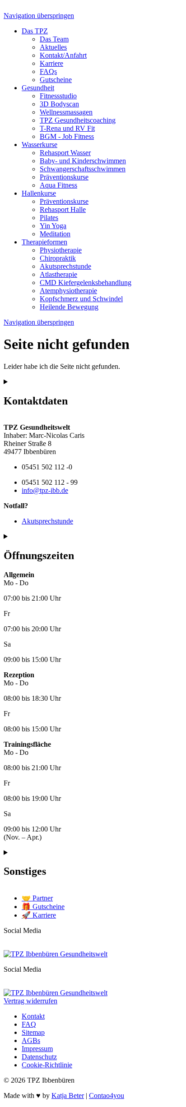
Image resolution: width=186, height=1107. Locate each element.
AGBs (31, 1040)
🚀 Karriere (39, 915)
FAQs (48, 71)
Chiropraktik (58, 258)
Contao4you (106, 1095)
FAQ (29, 1024)
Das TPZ (35, 31)
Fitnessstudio (58, 96)
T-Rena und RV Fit (67, 128)
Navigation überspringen (39, 15)
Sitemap (33, 1032)
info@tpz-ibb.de (45, 490)
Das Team (54, 39)
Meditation (55, 234)
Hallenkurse (39, 193)
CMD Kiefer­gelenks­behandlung (85, 282)
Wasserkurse (39, 144)
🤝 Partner (37, 898)
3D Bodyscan (59, 104)
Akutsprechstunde (65, 266)
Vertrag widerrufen (30, 1001)
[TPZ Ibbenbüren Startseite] (55, 954)
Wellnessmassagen (66, 112)
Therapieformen (44, 242)
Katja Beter (67, 1095)
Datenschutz (39, 1057)
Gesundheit (38, 88)
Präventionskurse (64, 177)
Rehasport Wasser (65, 152)
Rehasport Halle (63, 209)
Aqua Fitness (58, 185)
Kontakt (33, 1016)
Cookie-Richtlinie (47, 1065)
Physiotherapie (61, 250)
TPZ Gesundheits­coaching (78, 120)
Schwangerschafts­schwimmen (83, 169)
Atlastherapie (58, 274)
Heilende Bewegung (69, 307)
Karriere (51, 63)
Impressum (37, 1048)
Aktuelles (53, 47)
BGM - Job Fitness (67, 136)
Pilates (49, 217)
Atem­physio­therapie (68, 290)
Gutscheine (56, 79)
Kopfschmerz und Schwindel (81, 299)
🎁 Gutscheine (43, 906)
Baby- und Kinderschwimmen (83, 161)
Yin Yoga (53, 226)
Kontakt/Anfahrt (63, 55)
